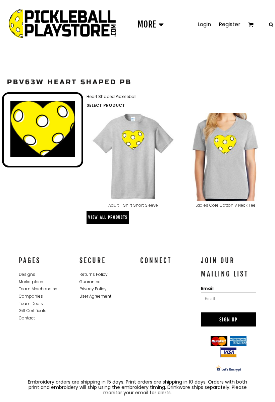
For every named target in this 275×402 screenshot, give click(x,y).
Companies (31, 296)
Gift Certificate (33, 310)
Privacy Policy (93, 289)
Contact (27, 318)
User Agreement (95, 296)
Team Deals (31, 303)
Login (204, 24)
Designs (27, 274)
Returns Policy (93, 274)
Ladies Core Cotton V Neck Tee (226, 205)
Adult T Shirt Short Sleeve (133, 205)
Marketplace (31, 282)
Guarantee (90, 282)
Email (207, 288)
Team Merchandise (38, 289)
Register (229, 24)
